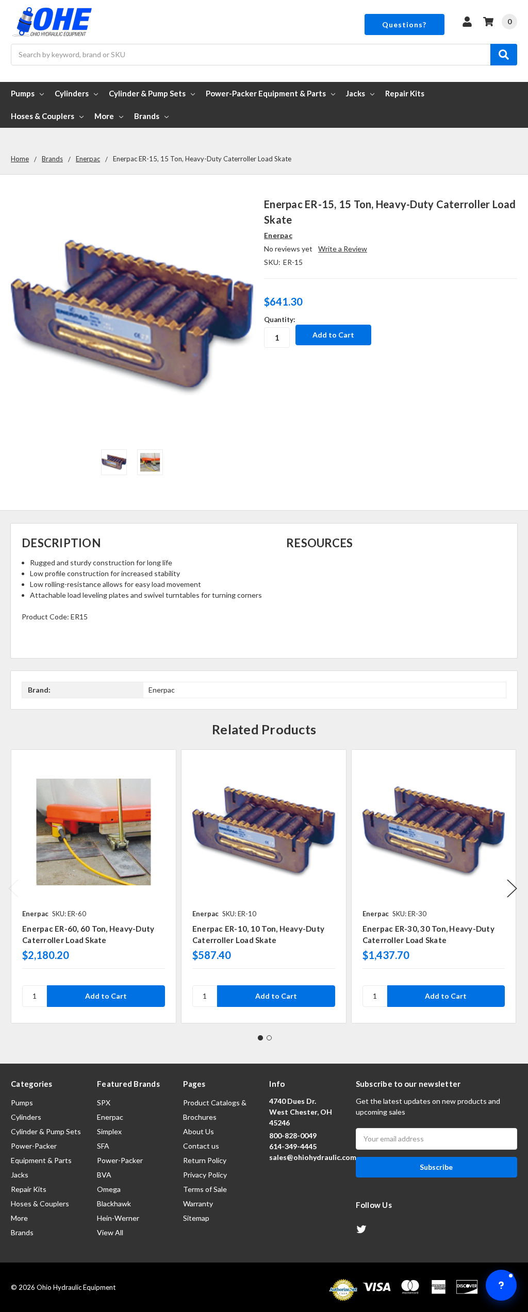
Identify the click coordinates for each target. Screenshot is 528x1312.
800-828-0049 (293, 1135)
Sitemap (196, 1218)
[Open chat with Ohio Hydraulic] (501, 1285)
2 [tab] (269, 1037)
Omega (109, 1189)
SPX (103, 1102)
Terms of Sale (205, 1189)
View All (110, 1232)
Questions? (404, 24)
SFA (103, 1145)
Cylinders (72, 93)
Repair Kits (404, 93)
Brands (146, 116)
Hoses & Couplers (42, 116)
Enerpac (110, 1117)
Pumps (23, 93)
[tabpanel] (93, 886)
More (104, 116)
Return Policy (204, 1160)
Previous (13, 888)
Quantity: (279, 319)
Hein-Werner (118, 1218)
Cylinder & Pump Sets (147, 93)
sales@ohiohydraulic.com (312, 1157)
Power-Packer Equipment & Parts (266, 93)
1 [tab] (260, 1037)
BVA (104, 1174)
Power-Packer (120, 1160)
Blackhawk (114, 1203)
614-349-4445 (293, 1146)
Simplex (109, 1131)
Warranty (198, 1203)
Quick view (93, 832)
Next (512, 888)
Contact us (201, 1145)
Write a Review (342, 248)
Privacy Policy (205, 1174)
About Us (198, 1131)
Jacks (355, 93)
